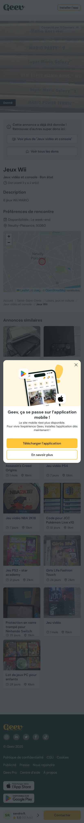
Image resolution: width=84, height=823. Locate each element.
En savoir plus (42, 455)
